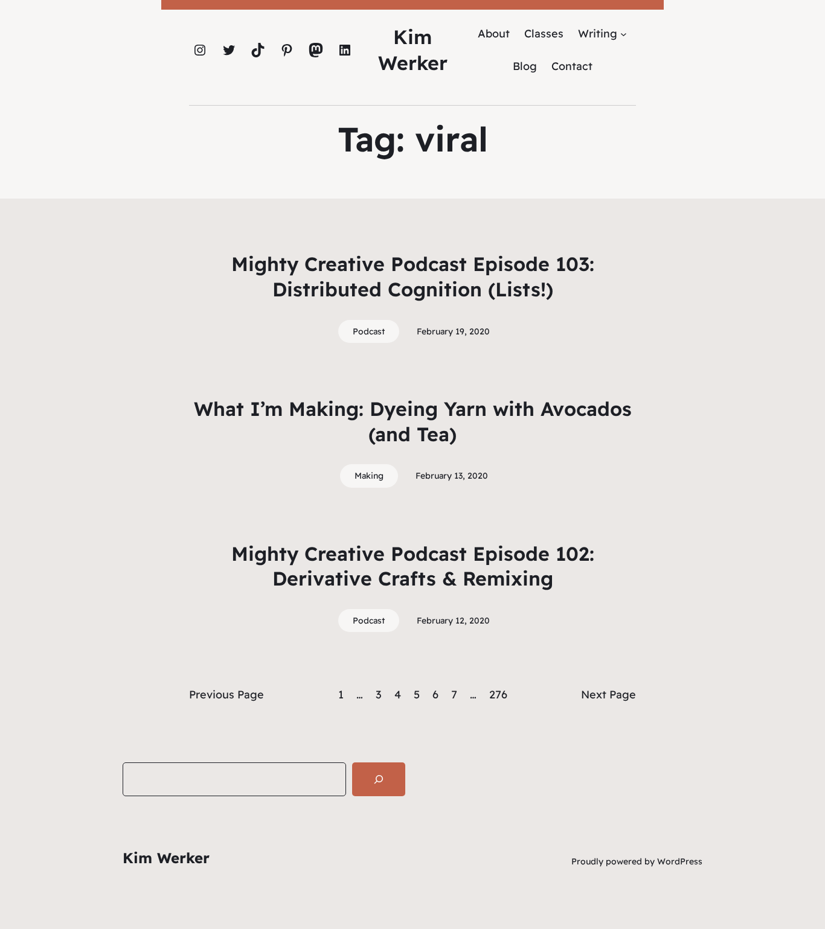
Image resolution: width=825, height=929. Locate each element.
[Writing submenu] (623, 33)
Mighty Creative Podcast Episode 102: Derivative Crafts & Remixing (412, 566)
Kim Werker (166, 858)
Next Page (608, 694)
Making (369, 475)
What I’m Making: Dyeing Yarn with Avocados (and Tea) (413, 421)
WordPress (679, 861)
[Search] (378, 779)
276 (498, 694)
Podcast (369, 331)
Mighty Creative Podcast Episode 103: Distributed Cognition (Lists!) (412, 276)
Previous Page (226, 694)
